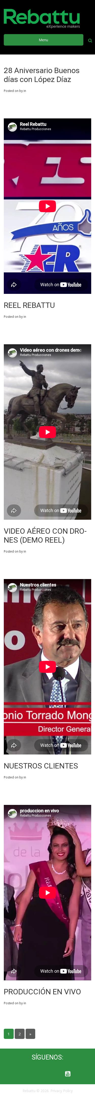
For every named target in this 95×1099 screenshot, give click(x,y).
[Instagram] (47, 1074)
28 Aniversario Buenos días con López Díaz (42, 75)
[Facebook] (27, 1074)
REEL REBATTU (29, 305)
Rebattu (29, 1090)
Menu (43, 39)
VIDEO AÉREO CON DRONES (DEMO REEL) (45, 535)
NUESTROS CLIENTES (41, 765)
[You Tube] (68, 1074)
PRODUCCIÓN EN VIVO (42, 991)
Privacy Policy (61, 1090)
